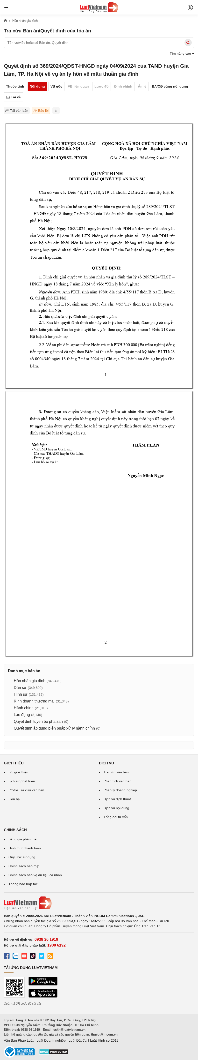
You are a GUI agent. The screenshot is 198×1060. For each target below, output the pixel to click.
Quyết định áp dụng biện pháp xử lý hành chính (54, 728)
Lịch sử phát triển (21, 781)
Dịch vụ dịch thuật (117, 799)
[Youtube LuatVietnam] (24, 956)
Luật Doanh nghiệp (51, 1040)
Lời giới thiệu (18, 772)
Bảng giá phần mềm (23, 839)
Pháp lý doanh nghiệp (120, 790)
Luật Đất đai (78, 1040)
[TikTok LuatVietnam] (33, 956)
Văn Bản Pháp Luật (19, 1040)
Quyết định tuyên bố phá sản (38, 721)
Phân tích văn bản (117, 781)
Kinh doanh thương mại (34, 701)
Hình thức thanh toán (24, 848)
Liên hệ (14, 799)
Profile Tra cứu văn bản (26, 790)
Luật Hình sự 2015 (104, 1040)
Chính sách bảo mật (23, 866)
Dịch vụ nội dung (116, 808)
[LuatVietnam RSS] (50, 956)
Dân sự (20, 688)
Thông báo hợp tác (23, 884)
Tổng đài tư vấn (116, 817)
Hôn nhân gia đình (29, 681)
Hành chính (24, 708)
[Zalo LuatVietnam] (15, 956)
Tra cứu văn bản (116, 772)
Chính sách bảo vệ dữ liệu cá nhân (35, 875)
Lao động (22, 715)
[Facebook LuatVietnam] (7, 956)
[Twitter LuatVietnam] (41, 956)
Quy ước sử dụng (21, 857)
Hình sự (21, 694)
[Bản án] (99, 7)
